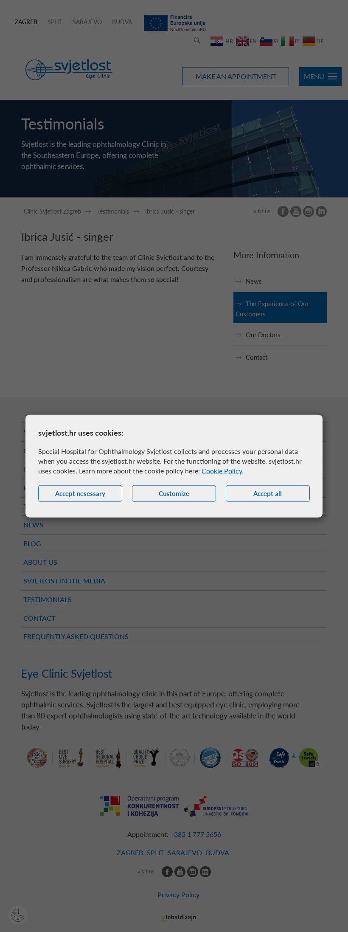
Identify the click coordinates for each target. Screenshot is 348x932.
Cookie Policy (222, 471)
